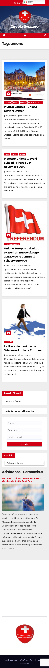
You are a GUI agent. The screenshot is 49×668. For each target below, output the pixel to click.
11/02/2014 (11, 265)
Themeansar (24, 663)
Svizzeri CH (25, 116)
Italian (30, 2)
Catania (8, 102)
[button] (45, 35)
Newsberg (39, 660)
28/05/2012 (11, 355)
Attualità (9, 342)
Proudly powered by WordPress (16, 660)
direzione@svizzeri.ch (15, 584)
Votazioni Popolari (12, 244)
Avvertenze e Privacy (12, 598)
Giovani (23, 102)
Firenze (14, 154)
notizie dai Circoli (35, 102)
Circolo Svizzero (25, 26)
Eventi (15, 102)
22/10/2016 (11, 116)
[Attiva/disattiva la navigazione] (25, 35)
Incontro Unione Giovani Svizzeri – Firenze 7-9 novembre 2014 (20, 162)
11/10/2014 (11, 172)
